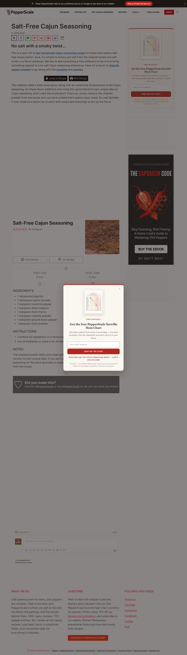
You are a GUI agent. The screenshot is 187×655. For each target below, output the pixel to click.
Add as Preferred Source (138, 3)
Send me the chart (93, 351)
